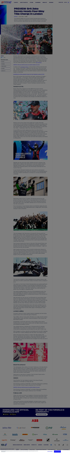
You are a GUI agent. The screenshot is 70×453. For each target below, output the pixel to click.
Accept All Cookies (57, 451)
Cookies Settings (50, 451)
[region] (35, 451)
